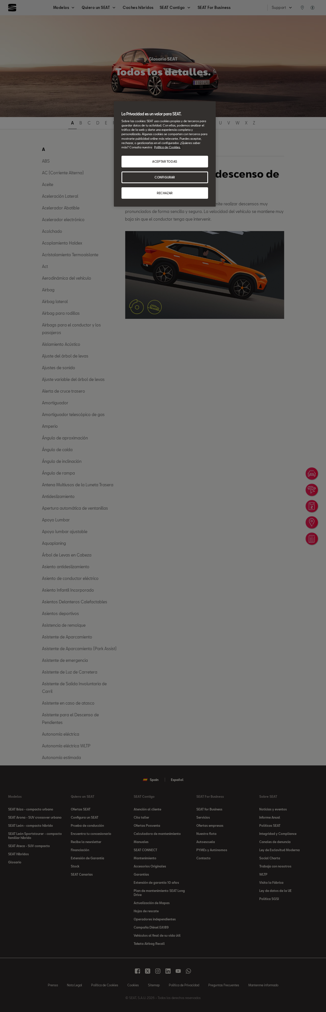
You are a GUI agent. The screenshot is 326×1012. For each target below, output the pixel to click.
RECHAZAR (165, 193)
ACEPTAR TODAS (164, 161)
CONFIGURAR (165, 177)
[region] (165, 154)
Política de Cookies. (167, 147)
